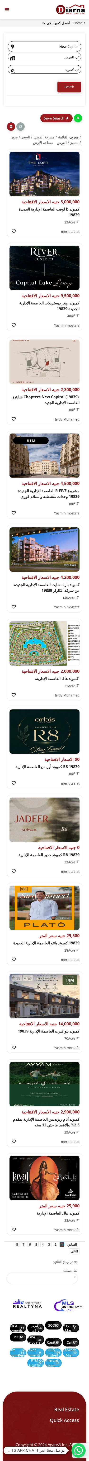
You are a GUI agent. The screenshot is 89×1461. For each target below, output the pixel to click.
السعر (25, 137)
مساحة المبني (44, 137)
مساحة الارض (43, 142)
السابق (72, 1244)
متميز (74, 142)
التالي (74, 1251)
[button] (78, 1450)
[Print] (78, 118)
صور (14, 137)
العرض (62, 142)
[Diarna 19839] (70, 10)
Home (78, 23)
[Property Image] (44, 174)
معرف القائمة (68, 137)
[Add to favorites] (14, 231)
